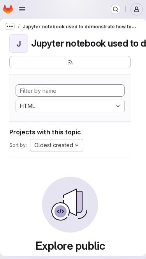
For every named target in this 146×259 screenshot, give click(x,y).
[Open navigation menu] (22, 9)
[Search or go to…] (115, 9)
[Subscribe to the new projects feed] (70, 62)
